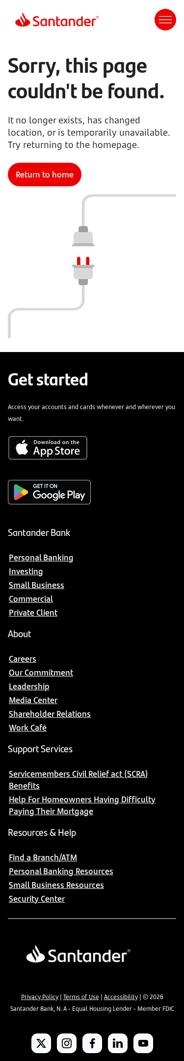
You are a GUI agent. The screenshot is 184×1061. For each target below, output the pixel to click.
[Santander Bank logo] (56, 19)
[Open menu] (165, 19)
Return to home (45, 174)
